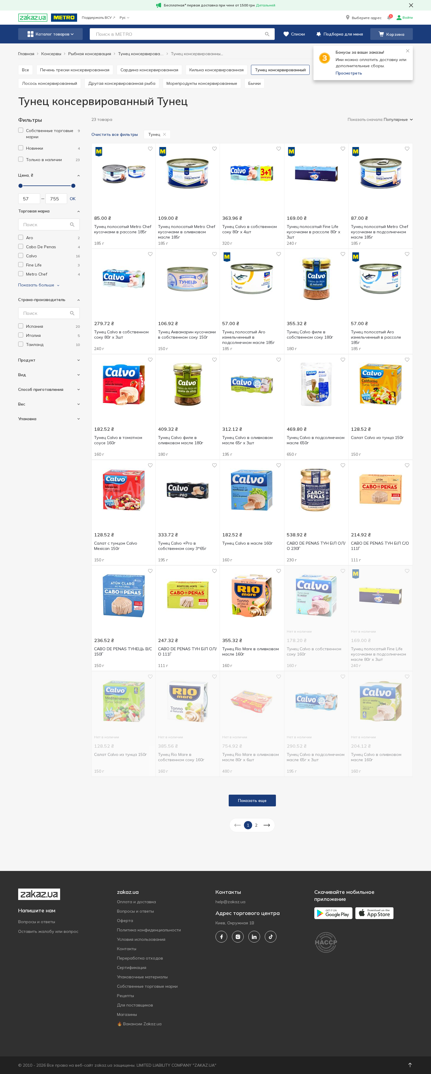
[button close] (411, 5)
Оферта (125, 920)
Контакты (126, 948)
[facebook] (221, 937)
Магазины (127, 1014)
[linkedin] (254, 937)
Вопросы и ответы (36, 921)
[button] (363, 17)
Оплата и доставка (136, 901)
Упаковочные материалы (142, 977)
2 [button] (256, 825)
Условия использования (141, 939)
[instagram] (238, 937)
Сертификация (131, 967)
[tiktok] (270, 937)
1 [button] (248, 825)
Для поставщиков (135, 1005)
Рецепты (125, 995)
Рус (122, 17)
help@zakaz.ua (230, 901)
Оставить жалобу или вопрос (48, 931)
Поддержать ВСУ (97, 17)
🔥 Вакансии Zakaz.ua (139, 1023)
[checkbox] (20, 130)
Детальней (265, 5)
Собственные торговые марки (147, 986)
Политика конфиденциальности (149, 930)
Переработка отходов (140, 958)
